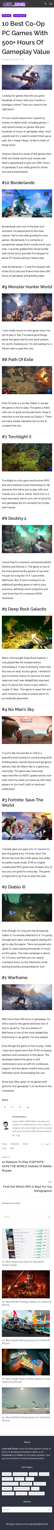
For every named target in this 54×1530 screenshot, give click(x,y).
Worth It (7, 1479)
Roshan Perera (19, 1117)
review (44, 1474)
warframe (40, 1484)
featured (15, 1144)
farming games (10, 1484)
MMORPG (26, 1484)
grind (25, 1144)
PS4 (30, 1479)
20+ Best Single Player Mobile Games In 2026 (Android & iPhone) (26, 1380)
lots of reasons (37, 849)
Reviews (6, 15)
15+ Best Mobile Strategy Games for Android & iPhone (26, 1303)
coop (4, 1144)
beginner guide (21, 1488)
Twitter (19, 1455)
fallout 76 (8, 1493)
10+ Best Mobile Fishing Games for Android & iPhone (26, 1419)
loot (4, 1148)
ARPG (19, 1479)
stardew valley (36, 1493)
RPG (12, 1148)
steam (7, 1488)
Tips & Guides (19, 15)
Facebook (7, 1455)
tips (35, 1488)
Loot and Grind (35, 1524)
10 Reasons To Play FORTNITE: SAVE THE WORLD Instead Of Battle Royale (27, 1166)
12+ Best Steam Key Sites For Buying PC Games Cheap (23, 1263)
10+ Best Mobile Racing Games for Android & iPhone (26, 1342)
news (6, 1474)
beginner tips (20, 1474)
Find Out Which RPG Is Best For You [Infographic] (27, 1189)
